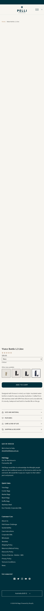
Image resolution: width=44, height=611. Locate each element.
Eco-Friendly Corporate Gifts (11, 508)
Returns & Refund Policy (10, 548)
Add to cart (22, 385)
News (4, 565)
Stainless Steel (7, 505)
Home (3, 22)
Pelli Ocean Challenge (9, 524)
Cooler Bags (6, 491)
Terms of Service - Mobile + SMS (12, 555)
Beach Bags (6, 498)
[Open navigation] (2, 9)
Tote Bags (5, 487)
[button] (7, 353)
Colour (4, 362)
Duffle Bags (6, 501)
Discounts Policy (7, 552)
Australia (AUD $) (21, 593)
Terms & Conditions (8, 562)
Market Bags (6, 494)
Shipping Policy (7, 545)
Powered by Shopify (27, 603)
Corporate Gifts (7, 535)
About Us (5, 521)
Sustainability (6, 528)
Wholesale (5, 538)
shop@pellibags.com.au (10, 451)
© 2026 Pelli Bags (16, 603)
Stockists (5, 541)
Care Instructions (8, 531)
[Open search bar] (4, 9)
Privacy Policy (6, 558)
